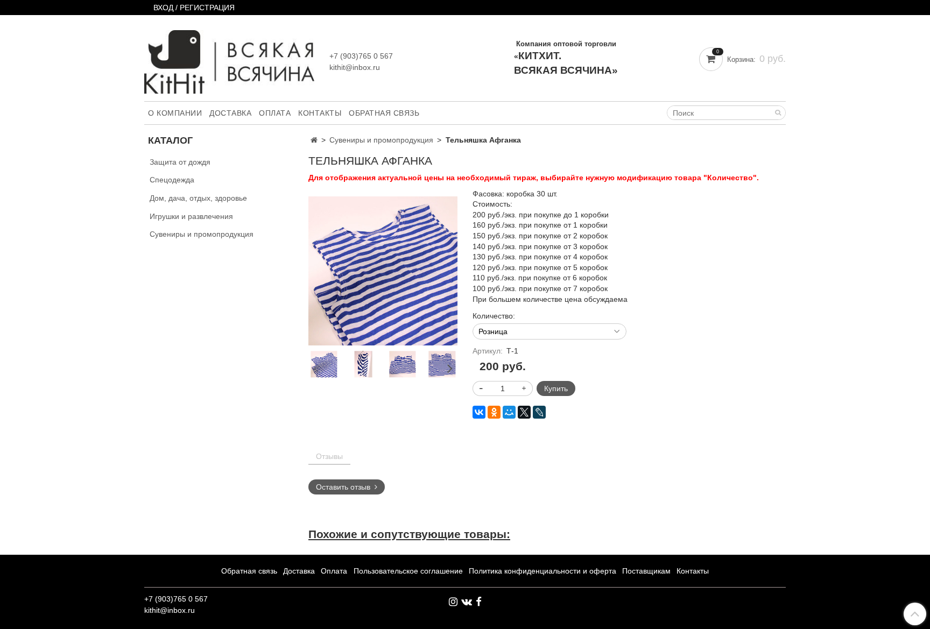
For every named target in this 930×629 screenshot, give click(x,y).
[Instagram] (453, 601)
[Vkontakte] (466, 601)
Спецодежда (172, 179)
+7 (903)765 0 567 (361, 56)
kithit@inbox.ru (354, 67)
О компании (175, 113)
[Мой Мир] (509, 412)
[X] (524, 412)
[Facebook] (479, 601)
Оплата (275, 113)
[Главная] (314, 140)
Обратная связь (384, 113)
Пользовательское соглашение (408, 571)
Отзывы (329, 456)
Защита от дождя (180, 162)
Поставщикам (646, 571)
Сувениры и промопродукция (381, 140)
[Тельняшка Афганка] (382, 270)
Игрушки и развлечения (191, 216)
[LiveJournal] (539, 412)
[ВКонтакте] (479, 412)
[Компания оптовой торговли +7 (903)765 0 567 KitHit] (229, 59)
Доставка (230, 113)
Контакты (319, 113)
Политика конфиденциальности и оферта (542, 571)
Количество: (494, 316)
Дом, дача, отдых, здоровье (198, 198)
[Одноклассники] (494, 412)
